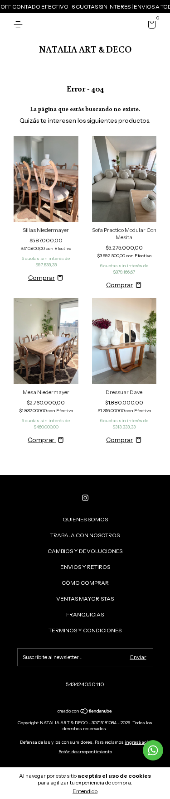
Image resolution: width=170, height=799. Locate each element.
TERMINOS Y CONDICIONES (85, 630)
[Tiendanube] (85, 712)
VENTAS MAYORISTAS (85, 598)
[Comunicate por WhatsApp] (153, 750)
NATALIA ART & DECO (85, 49)
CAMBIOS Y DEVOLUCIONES (85, 551)
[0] (150, 26)
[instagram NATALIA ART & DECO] (85, 497)
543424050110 (85, 684)
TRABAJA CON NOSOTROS (85, 535)
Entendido (85, 791)
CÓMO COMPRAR (85, 582)
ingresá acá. (137, 742)
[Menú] (20, 25)
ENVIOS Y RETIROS (85, 566)
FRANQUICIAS (85, 614)
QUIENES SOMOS (85, 519)
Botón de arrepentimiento (85, 752)
